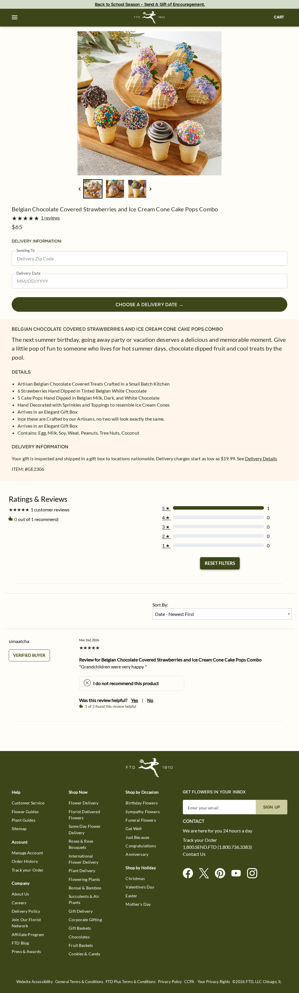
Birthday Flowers (141, 802)
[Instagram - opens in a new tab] (254, 873)
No (150, 700)
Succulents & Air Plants (84, 899)
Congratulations (141, 845)
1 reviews (50, 217)
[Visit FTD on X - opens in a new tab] (206, 873)
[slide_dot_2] (137, 188)
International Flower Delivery (83, 859)
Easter (131, 895)
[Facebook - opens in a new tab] (190, 873)
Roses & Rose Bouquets (81, 844)
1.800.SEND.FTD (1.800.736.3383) (217, 847)
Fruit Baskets (81, 945)
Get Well (134, 828)
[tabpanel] (149, 103)
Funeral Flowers (141, 820)
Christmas (135, 878)
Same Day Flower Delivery (85, 829)
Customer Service (28, 802)
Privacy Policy (170, 982)
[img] (149, 103)
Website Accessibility (34, 982)
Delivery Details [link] (261, 458)
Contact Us (194, 854)
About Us (20, 893)
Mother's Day (138, 904)
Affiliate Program (28, 934)
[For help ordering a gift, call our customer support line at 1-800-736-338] (149, 17)
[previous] (79, 189)
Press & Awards (26, 951)
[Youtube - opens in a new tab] (238, 873)
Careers (19, 902)
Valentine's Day (140, 886)
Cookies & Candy (84, 953)
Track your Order (28, 869)
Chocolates (79, 936)
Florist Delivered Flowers (84, 814)
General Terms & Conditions (79, 982)
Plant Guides (23, 820)
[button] (15, 18)
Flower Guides (25, 811)
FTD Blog (20, 942)
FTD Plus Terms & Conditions (131, 982)
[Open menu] (15, 18)
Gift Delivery (81, 911)
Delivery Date (28, 273)
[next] (150, 189)
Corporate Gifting (85, 919)
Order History (25, 861)
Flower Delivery (83, 802)
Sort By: (160, 604)
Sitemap (19, 828)
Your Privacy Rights (214, 982)
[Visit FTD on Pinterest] (222, 873)
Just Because (137, 837)
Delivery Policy (26, 911)
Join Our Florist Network (26, 922)
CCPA (189, 982)
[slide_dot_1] (115, 188)
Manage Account (27, 852)
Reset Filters (220, 563)
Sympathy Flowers (142, 811)
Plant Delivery (82, 870)
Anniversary (137, 854)
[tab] (149, 103)
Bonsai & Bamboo (85, 887)
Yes (134, 700)
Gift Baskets (80, 928)
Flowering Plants (84, 879)
